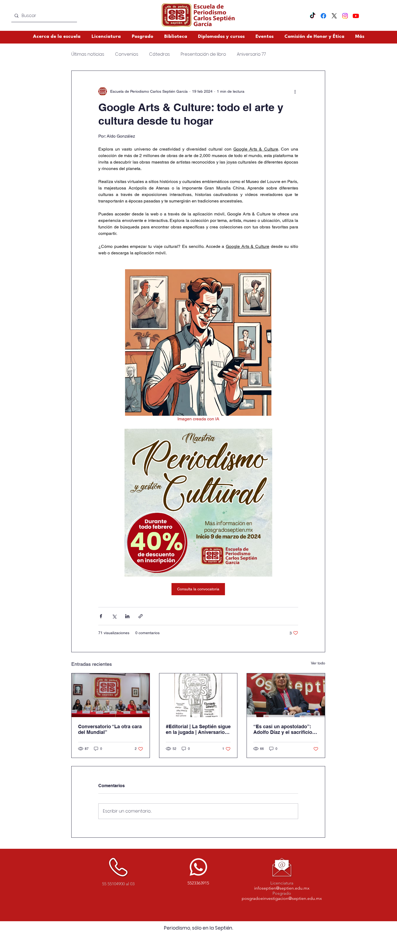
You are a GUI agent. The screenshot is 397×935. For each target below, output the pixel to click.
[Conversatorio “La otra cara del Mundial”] (111, 695)
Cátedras (159, 54)
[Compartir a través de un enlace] (140, 616)
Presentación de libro (203, 54)
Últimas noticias (87, 54)
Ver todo (318, 663)
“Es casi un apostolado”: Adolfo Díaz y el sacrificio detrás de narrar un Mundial (285, 729)
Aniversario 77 (251, 54)
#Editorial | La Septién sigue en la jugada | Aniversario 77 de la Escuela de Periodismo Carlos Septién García (198, 729)
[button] (314, 36)
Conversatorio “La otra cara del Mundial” (110, 729)
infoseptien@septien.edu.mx (281, 888)
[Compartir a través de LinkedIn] (127, 616)
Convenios (126, 54)
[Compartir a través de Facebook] (100, 616)
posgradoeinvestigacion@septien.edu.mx (282, 898)
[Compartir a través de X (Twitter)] (114, 616)
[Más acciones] (295, 91)
